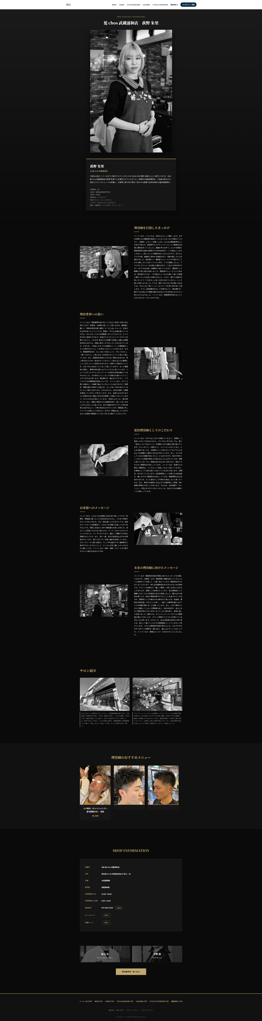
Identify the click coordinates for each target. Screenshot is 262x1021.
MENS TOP (99, 1001)
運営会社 (111, 1010)
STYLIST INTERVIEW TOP (159, 1001)
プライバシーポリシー (132, 1010)
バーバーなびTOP (86, 1001)
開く (107, 915)
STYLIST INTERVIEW (160, 5)
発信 (119, 908)
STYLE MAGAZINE (133, 5)
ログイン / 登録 (189, 4)
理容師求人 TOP (176, 1001)
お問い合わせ (120, 1010)
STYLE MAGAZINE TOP (125, 1001)
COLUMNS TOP (141, 1001)
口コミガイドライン (147, 1010)
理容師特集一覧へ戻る (131, 971)
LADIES (121, 5)
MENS (114, 5)
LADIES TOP (109, 1001)
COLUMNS (146, 5)
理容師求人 (174, 5)
